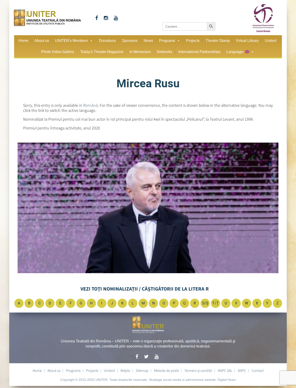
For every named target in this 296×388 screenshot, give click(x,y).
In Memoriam (140, 52)
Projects (193, 41)
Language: (235, 52)
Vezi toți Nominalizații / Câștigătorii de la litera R (144, 288)
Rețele (125, 370)
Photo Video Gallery (57, 52)
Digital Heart (227, 380)
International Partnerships (199, 52)
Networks (164, 52)
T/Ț (215, 303)
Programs (167, 41)
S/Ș (205, 303)
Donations (107, 41)
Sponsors (130, 41)
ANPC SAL (225, 370)
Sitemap (142, 370)
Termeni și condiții (198, 370)
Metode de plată (166, 370)
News (148, 41)
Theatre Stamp (218, 41)
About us (41, 41)
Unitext (270, 41)
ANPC (242, 370)
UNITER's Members (71, 41)
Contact (258, 370)
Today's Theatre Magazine (101, 52)
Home (23, 41)
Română (90, 105)
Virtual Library (247, 41)
